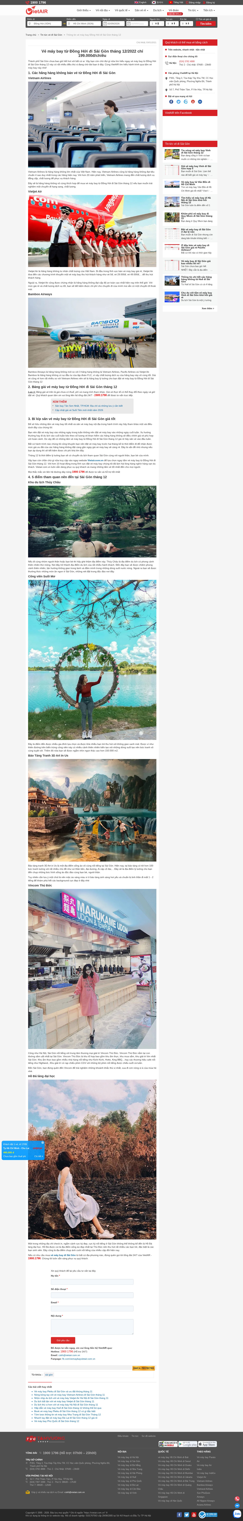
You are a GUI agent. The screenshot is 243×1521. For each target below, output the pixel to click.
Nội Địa (122, 1451)
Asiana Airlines (204, 1505)
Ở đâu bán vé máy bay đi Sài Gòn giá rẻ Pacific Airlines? (195, 247)
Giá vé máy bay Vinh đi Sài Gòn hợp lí (196, 167)
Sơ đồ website (149, 1436)
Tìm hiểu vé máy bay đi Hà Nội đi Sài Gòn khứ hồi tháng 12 (196, 200)
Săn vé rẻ (141, 10)
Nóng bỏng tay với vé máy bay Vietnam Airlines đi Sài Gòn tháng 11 (68, 1394)
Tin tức (192, 10)
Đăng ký (210, 2)
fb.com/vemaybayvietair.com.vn (78, 1358)
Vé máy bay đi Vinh (127, 1493)
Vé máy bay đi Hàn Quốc (170, 1501)
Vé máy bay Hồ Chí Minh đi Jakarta (175, 1477)
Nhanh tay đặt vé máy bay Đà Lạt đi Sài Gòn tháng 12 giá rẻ (64, 1418)
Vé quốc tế (121, 10)
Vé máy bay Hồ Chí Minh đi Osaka (174, 1465)
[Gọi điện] (237, 1499)
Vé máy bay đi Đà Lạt (128, 1485)
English (142, 2)
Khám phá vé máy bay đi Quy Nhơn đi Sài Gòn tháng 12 (196, 216)
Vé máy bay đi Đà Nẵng (129, 1465)
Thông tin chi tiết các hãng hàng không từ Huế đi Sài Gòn (196, 279)
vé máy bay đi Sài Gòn (63, 1255)
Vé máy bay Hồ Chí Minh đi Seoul (174, 1461)
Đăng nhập (195, 2)
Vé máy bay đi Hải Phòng (130, 1473)
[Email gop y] (200, 102)
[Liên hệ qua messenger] (237, 1506)
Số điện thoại (59, 1289)
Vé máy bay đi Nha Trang (130, 1469)
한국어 (160, 2)
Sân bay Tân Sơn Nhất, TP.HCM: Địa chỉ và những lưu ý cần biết (89, 405)
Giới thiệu (83, 10)
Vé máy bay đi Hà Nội (128, 1457)
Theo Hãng (204, 1451)
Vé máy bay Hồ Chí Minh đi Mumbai (175, 1473)
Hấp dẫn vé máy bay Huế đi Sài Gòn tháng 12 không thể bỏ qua (66, 1408)
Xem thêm (207, 308)
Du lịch (157, 10)
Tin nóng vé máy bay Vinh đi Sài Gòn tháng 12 (196, 151)
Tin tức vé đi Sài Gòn (177, 143)
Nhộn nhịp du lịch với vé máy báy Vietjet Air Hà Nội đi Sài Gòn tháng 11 (70, 1398)
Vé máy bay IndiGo (206, 1473)
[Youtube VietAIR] (193, 102)
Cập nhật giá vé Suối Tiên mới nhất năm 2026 (79, 410)
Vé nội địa (102, 10)
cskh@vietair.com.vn (69, 1355)
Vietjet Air (201, 1477)
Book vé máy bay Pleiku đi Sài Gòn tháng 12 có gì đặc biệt (63, 1411)
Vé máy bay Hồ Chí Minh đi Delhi (174, 1469)
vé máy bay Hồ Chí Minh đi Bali (173, 1457)
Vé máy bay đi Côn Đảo (129, 1489)
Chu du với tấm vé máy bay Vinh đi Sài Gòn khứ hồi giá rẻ (196, 295)
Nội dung (57, 1315)
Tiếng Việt (178, 2)
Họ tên (55, 1275)
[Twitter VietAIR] (179, 102)
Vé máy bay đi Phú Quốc (130, 1481)
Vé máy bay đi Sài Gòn (129, 1461)
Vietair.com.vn (95, 460)
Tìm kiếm (205, 23)
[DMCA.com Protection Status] (143, 1368)
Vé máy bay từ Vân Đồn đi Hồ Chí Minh (195, 183)
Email (55, 1302)
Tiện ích (208, 10)
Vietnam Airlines (204, 1481)
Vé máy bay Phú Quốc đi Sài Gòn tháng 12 (55, 1421)
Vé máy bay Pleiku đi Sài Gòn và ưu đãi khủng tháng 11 (62, 1391)
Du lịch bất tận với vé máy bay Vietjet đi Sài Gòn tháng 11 (63, 1401)
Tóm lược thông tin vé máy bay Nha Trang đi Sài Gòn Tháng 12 (66, 1414)
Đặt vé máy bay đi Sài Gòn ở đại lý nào (196, 230)
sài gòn (49, 1374)
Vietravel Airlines (205, 1489)
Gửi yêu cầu (63, 1340)
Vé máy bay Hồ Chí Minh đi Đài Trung (176, 1481)
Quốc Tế (163, 1451)
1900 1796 (67, 1351)
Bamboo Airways (205, 1485)
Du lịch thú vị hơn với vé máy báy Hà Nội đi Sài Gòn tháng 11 (65, 1404)
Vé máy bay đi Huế (127, 1477)
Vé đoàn (174, 10)
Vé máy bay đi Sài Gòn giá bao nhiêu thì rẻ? (196, 262)
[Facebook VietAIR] (171, 102)
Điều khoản (123, 1436)
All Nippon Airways (206, 1501)
